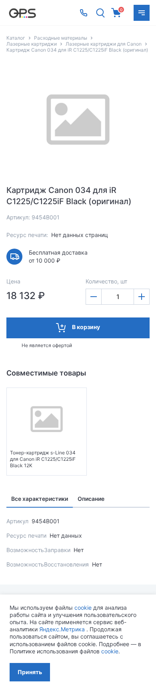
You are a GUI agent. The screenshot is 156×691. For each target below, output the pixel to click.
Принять (30, 672)
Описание (91, 498)
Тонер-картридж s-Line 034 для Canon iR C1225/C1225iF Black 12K (43, 459)
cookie (83, 607)
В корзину (86, 326)
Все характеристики (39, 498)
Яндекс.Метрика (62, 629)
